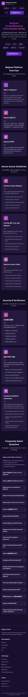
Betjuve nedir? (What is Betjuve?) (12, 457)
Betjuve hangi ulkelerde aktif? (11, 589)
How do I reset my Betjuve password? (10, 538)
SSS (6, 12)
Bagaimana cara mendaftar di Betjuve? (11, 488)
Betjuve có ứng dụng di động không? (13, 495)
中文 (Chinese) (4, 662)
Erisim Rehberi (5, 645)
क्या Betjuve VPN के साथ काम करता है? (12, 560)
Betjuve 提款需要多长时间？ (10, 553)
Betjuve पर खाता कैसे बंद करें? (10, 603)
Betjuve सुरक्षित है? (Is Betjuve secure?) (13, 481)
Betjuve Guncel (5, 686)
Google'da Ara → (17, 12)
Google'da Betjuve (5, 681)
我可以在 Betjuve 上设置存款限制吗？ (13, 596)
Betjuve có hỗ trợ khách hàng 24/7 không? (13, 530)
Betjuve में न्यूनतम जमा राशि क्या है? (11, 516)
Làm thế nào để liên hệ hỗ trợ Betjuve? (11, 575)
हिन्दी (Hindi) (4, 664)
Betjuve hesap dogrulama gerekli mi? (12, 546)
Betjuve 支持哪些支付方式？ (10, 509)
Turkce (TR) (4, 659)
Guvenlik (22, 8)
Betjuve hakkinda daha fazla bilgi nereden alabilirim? (12, 610)
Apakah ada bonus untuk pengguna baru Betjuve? (13, 567)
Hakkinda (6, 8)
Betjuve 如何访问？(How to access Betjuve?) (12, 473)
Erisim (14, 8)
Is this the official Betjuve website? (13, 583)
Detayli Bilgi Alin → (14, 53)
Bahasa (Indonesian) (6, 667)
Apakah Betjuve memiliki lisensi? (12, 523)
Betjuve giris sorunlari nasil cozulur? (13, 502)
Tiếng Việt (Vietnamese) (7, 672)
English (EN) (4, 669)
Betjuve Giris (4, 683)
